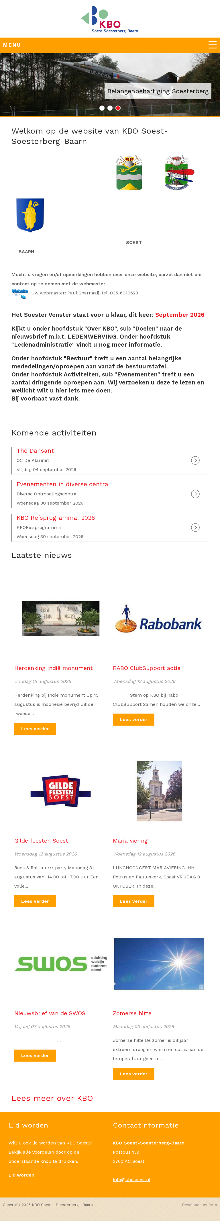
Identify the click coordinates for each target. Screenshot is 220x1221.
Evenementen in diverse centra (62, 484)
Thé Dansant (35, 450)
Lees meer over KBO (52, 1098)
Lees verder (35, 728)
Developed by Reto (199, 1205)
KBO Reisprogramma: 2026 (56, 517)
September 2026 (180, 314)
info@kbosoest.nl (131, 1179)
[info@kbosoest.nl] (110, 20)
